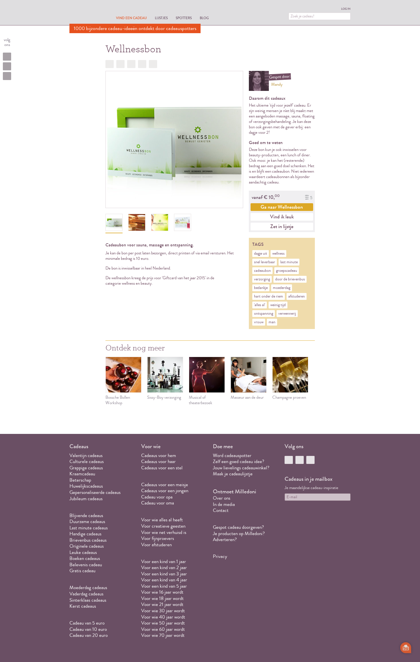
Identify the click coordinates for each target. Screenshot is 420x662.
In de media (224, 504)
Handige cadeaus (85, 533)
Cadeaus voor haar (158, 461)
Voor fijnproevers (157, 538)
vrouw (258, 322)
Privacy (220, 556)
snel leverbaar (264, 262)
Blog (204, 18)
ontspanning (263, 313)
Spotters (184, 18)
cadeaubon (262, 271)
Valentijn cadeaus (86, 455)
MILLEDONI (85, 13)
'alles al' (259, 305)
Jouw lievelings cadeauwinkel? (241, 467)
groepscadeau (286, 271)
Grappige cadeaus (86, 467)
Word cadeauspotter (232, 455)
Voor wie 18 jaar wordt (162, 598)
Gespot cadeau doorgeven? (238, 527)
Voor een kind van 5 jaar (164, 586)
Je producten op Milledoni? (239, 533)
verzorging (262, 279)
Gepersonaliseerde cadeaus (95, 492)
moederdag (281, 288)
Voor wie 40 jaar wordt (163, 617)
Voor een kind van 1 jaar (163, 561)
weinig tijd (278, 305)
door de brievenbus (290, 279)
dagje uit (260, 253)
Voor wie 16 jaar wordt (162, 592)
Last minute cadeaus (88, 527)
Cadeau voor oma (157, 503)
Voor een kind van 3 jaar (164, 573)
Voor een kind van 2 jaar (164, 567)
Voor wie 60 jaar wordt (163, 629)
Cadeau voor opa (157, 497)
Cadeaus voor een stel (162, 467)
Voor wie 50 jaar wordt (163, 623)
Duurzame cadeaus (87, 521)
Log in (346, 9)
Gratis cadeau (82, 570)
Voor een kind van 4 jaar (164, 579)
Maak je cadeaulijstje (233, 473)
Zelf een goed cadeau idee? (238, 461)
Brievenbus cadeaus (88, 540)
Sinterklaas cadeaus (87, 600)
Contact (221, 510)
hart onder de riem (268, 296)
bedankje (261, 288)
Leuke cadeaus (83, 552)
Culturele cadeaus (86, 461)
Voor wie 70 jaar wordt (163, 635)
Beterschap (80, 480)
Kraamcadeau (82, 473)
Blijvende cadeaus (86, 515)
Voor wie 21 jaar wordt (162, 604)
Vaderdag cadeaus (86, 593)
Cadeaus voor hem (158, 455)
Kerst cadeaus (82, 606)
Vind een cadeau (131, 18)
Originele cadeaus (86, 546)
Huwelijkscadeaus (86, 486)
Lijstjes (161, 18)
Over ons (221, 498)
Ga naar (282, 207)
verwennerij (287, 313)
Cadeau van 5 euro (87, 623)
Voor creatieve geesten (163, 526)
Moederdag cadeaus (88, 587)
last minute (289, 262)
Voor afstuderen (156, 544)
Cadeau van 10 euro (88, 629)
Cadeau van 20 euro (88, 635)
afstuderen (296, 296)
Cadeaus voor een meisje (164, 484)
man (272, 322)
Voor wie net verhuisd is (163, 532)
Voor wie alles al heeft (162, 519)
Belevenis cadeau (85, 564)
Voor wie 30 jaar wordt (163, 610)
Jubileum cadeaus (86, 498)
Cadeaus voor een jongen (165, 490)
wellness (278, 253)
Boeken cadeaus (84, 558)
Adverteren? (225, 539)
